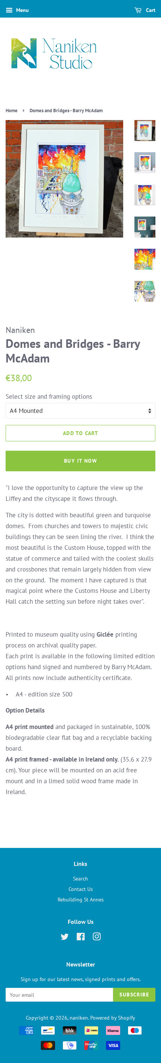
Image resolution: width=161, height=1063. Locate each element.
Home (12, 110)
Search (80, 878)
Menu (22, 10)
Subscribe (134, 994)
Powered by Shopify (112, 1017)
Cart (150, 10)
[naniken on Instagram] (96, 937)
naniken (79, 1017)
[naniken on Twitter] (65, 937)
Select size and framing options (49, 396)
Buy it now (80, 460)
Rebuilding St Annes (81, 899)
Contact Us (81, 888)
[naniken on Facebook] (80, 937)
